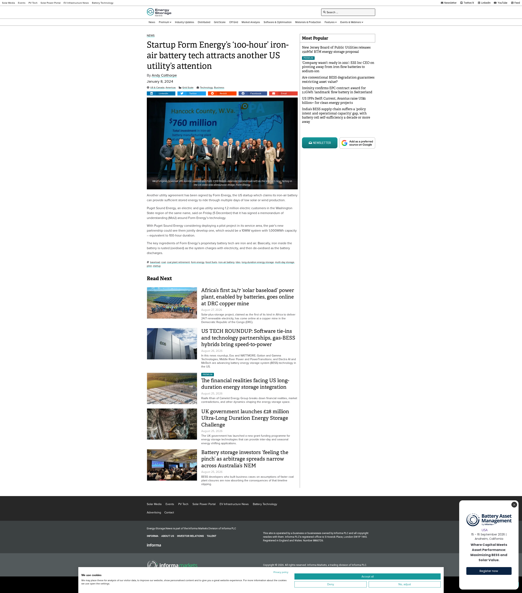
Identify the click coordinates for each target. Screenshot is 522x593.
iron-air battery (226, 262)
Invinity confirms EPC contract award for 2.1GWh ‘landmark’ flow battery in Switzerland (337, 90)
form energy (197, 262)
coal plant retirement (178, 262)
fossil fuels (211, 262)
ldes (238, 262)
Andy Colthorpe (164, 75)
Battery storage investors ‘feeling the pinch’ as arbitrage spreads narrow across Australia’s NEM (244, 459)
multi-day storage (284, 262)
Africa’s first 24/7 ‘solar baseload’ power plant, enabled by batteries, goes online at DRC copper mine (247, 297)
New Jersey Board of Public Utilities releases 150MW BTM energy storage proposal (336, 49)
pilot (149, 266)
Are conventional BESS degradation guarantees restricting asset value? (338, 79)
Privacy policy (280, 572)
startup (157, 266)
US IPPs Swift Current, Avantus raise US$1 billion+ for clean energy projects (334, 100)
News (151, 35)
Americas (171, 87)
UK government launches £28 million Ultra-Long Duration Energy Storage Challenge (245, 418)
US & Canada (157, 87)
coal (163, 262)
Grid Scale (188, 87)
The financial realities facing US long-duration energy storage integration (245, 383)
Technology (206, 87)
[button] (161, 93)
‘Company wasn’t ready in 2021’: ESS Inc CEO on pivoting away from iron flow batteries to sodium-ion (338, 67)
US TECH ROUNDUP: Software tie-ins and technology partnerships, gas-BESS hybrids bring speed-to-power (248, 338)
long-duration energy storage (258, 262)
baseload (155, 262)
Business (219, 87)
